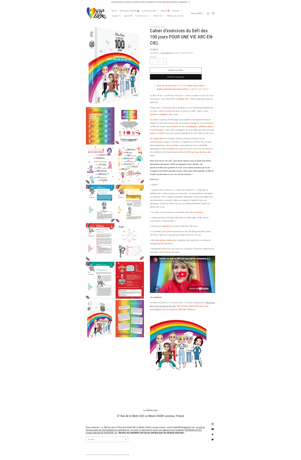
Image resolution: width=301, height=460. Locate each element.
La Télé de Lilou (96, 455)
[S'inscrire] (125, 439)
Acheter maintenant (175, 77)
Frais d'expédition (166, 53)
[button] (150, 10)
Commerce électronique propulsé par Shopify (115, 455)
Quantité (153, 57)
